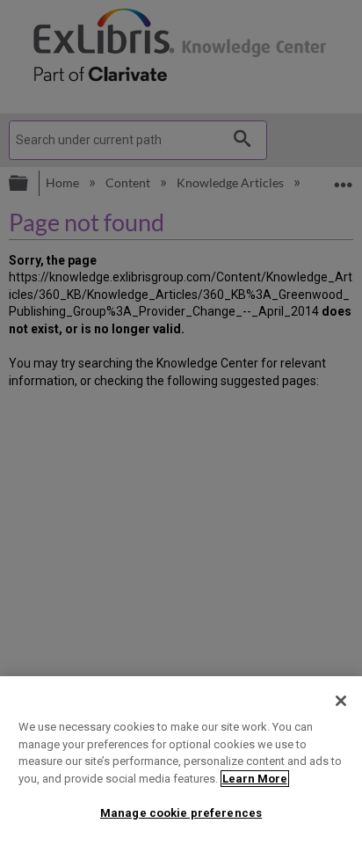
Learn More (254, 778)
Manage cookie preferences (181, 813)
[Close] (341, 700)
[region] (181, 760)
